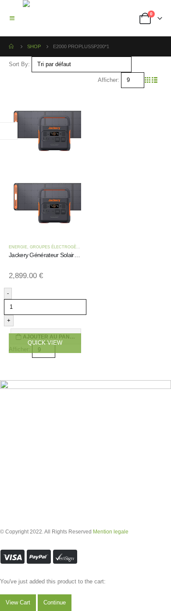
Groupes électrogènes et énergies (72, 247)
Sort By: (19, 64)
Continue (54, 602)
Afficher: (108, 80)
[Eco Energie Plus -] (45, 18)
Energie (18, 247)
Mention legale (110, 531)
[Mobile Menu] (15, 18)
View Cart (18, 602)
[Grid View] (147, 80)
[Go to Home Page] (12, 46)
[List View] (154, 80)
